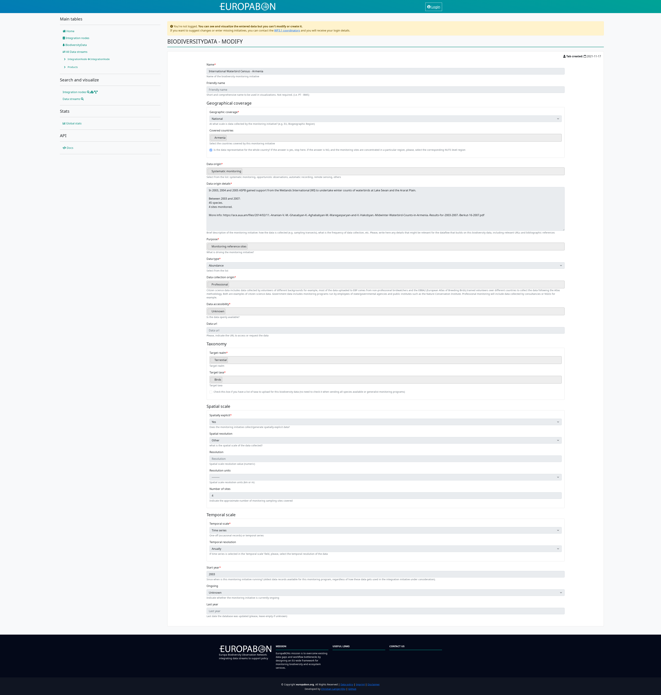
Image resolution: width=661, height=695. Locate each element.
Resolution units (220, 470)
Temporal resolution (222, 542)
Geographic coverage (223, 112)
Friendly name (216, 83)
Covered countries (221, 130)
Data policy (346, 684)
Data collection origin (220, 277)
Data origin (214, 164)
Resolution (216, 452)
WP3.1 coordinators (287, 30)
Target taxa (216, 372)
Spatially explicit (219, 415)
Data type (213, 259)
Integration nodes (77, 38)
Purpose (212, 239)
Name (210, 64)
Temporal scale (219, 524)
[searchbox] (228, 139)
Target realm (217, 353)
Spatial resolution (220, 434)
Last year (212, 604)
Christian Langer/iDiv (333, 689)
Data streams (72, 99)
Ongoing (212, 586)
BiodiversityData (76, 45)
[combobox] (385, 138)
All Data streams (76, 52)
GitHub (352, 689)
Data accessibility (218, 304)
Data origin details (218, 183)
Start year (213, 567)
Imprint (360, 684)
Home (70, 31)
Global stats (73, 123)
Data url (212, 324)
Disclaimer (374, 684)
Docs (69, 148)
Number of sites (219, 489)
